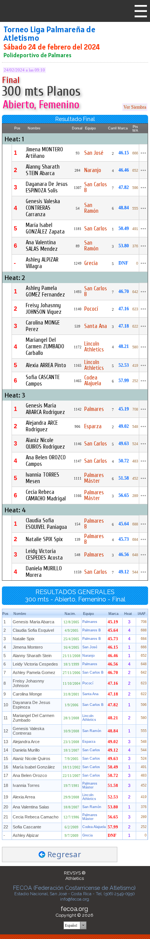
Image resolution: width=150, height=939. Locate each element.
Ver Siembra (134, 107)
